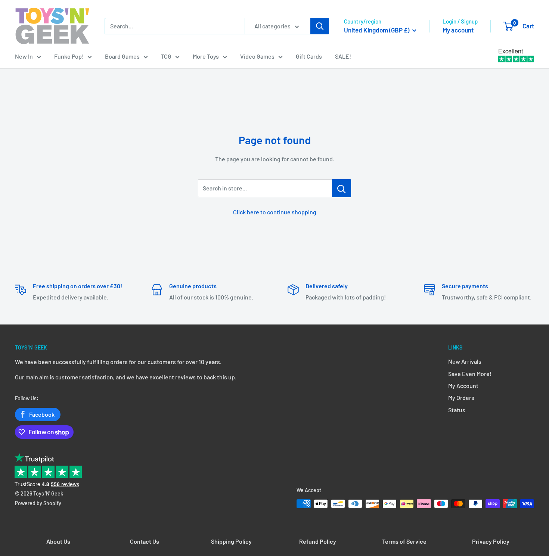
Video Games (257, 56)
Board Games (122, 56)
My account (458, 30)
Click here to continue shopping (274, 211)
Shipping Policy (231, 541)
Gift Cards (309, 56)
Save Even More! (469, 373)
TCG (166, 56)
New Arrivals (464, 361)
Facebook (42, 414)
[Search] (319, 26)
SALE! (343, 56)
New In (24, 56)
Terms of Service (404, 541)
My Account (463, 385)
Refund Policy (317, 541)
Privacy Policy (490, 541)
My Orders (461, 397)
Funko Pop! (69, 56)
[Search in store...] (341, 188)
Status (456, 409)
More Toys (206, 56)
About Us (58, 541)
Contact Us (144, 541)
